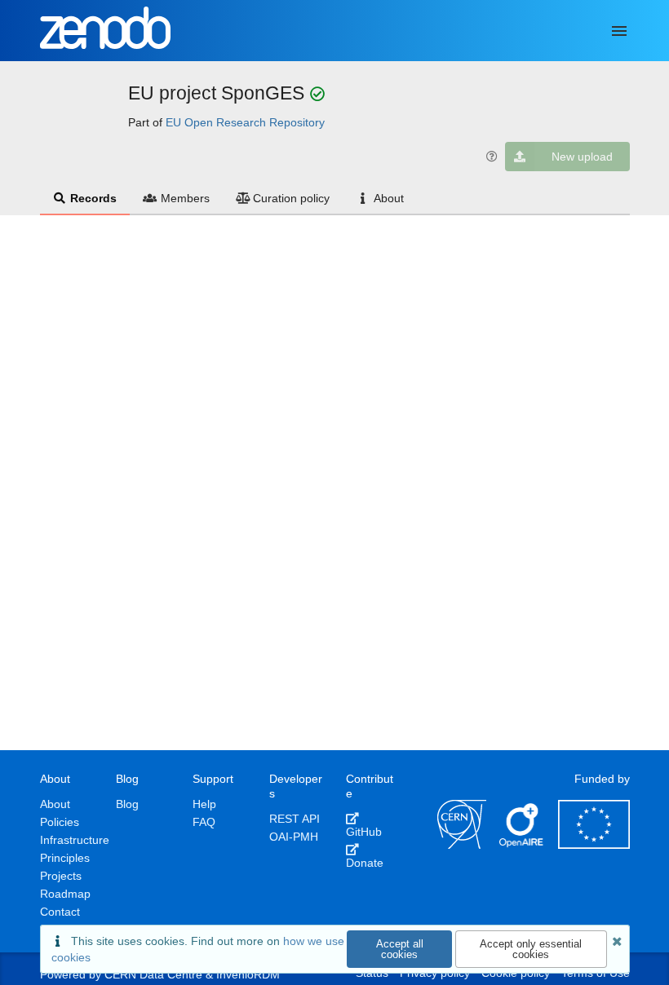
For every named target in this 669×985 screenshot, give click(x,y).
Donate (364, 862)
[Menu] (619, 31)
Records (93, 198)
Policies (59, 821)
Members (185, 198)
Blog (127, 804)
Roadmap (65, 893)
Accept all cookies (399, 949)
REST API (294, 818)
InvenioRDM (248, 974)
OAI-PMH (293, 836)
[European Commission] (594, 844)
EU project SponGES (218, 93)
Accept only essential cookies (531, 949)
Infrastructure (74, 839)
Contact (60, 911)
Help (204, 804)
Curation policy (291, 198)
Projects (61, 875)
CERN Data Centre (153, 974)
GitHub (364, 831)
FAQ (204, 821)
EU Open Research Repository (245, 122)
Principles (65, 857)
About (389, 198)
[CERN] (461, 844)
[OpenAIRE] (522, 844)
